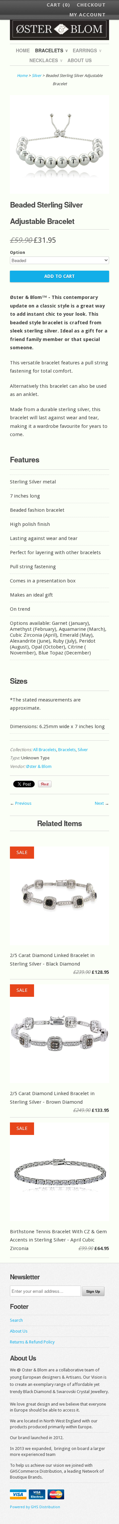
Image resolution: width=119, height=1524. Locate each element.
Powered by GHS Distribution (35, 1507)
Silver (36, 75)
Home (23, 50)
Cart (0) (58, 5)
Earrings (87, 50)
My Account (87, 15)
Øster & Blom (39, 766)
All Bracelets (44, 749)
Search (16, 1320)
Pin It (45, 784)
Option (17, 252)
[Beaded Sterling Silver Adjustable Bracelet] (59, 192)
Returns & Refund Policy (32, 1342)
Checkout (91, 5)
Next (99, 803)
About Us (79, 60)
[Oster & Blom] (59, 29)
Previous (23, 803)
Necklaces (45, 60)
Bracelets (51, 50)
